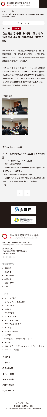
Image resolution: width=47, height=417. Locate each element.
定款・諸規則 (9, 275)
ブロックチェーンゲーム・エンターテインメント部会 (24, 346)
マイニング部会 (10, 298)
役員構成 (7, 268)
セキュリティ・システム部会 (14, 302)
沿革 (6, 286)
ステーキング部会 (11, 320)
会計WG (7, 342)
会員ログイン (8, 390)
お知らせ (17, 28)
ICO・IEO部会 (9, 305)
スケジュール (8, 379)
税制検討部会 (9, 313)
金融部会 (7, 309)
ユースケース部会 (11, 331)
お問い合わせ (8, 384)
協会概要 (7, 272)
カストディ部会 (10, 316)
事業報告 (7, 279)
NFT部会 (7, 327)
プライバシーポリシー (23, 403)
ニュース (6, 362)
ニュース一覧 (25, 23)
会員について (9, 283)
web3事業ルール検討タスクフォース (18, 338)
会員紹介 (6, 357)
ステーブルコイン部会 (12, 324)
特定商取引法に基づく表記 (23, 406)
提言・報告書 (7, 368)
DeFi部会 (7, 335)
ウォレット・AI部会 (11, 349)
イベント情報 (8, 373)
